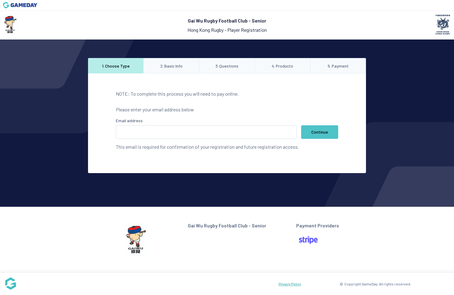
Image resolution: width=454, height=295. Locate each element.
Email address (129, 120)
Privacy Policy (290, 284)
